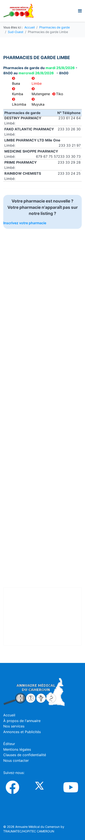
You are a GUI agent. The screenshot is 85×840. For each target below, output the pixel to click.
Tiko (59, 94)
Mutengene (41, 94)
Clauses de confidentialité (24, 755)
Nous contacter (16, 760)
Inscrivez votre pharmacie (24, 223)
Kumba (17, 94)
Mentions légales (17, 749)
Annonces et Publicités (22, 732)
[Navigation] (80, 11)
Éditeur (9, 744)
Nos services (13, 726)
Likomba (19, 104)
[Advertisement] (53, 256)
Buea (16, 83)
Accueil (9, 715)
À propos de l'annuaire (22, 721)
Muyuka (38, 104)
